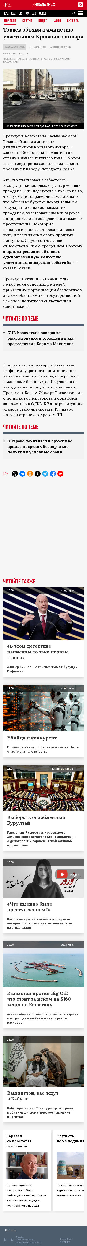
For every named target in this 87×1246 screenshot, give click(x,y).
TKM (26, 13)
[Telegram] (45, 474)
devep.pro (65, 1241)
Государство (37, 47)
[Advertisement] (43, 530)
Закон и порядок (60, 47)
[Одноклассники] (30, 474)
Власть (23, 53)
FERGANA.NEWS (44, 4)
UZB (34, 13)
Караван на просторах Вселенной (19, 1141)
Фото (57, 21)
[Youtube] (60, 474)
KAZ (6, 13)
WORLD (42, 13)
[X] (15, 474)
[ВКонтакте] (22, 474)
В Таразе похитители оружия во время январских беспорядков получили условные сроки (39, 446)
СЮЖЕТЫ (73, 21)
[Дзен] (38, 474)
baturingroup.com (25, 1242)
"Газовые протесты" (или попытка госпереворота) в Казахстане (36, 60)
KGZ (13, 13)
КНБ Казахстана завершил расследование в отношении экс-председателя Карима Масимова (41, 338)
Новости (10, 21)
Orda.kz (67, 169)
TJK (20, 13)
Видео (43, 21)
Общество (9, 53)
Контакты (10, 1230)
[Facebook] (53, 474)
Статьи (27, 21)
